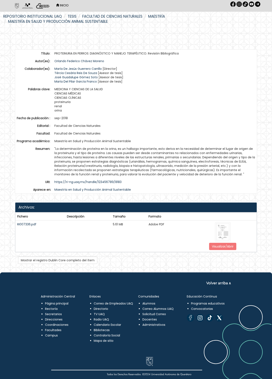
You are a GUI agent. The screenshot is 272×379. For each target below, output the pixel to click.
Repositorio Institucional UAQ (32, 16)
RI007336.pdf (26, 224)
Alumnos (148, 303)
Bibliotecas (102, 330)
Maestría (156, 16)
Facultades (53, 330)
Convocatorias (202, 309)
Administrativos (153, 325)
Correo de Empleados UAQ (113, 303)
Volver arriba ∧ (218, 283)
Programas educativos (208, 303)
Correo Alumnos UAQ (158, 309)
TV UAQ (99, 314)
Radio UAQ (101, 319)
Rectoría (51, 309)
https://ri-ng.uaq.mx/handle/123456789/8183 (88, 182)
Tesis (72, 16)
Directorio (101, 309)
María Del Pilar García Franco (75, 81)
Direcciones (53, 319)
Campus (51, 335)
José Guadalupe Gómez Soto (76, 77)
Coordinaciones (56, 325)
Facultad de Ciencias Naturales (112, 16)
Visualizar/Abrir (223, 246)
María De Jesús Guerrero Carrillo (78, 69)
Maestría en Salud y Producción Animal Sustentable (58, 21)
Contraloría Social (107, 335)
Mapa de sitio (103, 341)
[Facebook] (190, 318)
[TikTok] (209, 318)
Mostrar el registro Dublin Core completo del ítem (58, 260)
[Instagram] (200, 318)
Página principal (56, 303)
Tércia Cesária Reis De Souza (75, 73)
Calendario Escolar (107, 325)
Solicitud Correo (154, 314)
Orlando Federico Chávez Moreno (79, 61)
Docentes (149, 319)
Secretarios (53, 314)
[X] (219, 318)
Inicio (64, 5)
